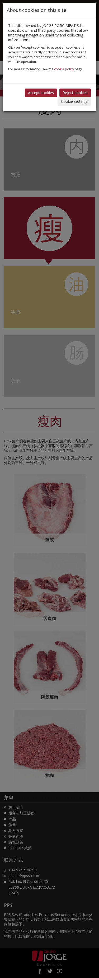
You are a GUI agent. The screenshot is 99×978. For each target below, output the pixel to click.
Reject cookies (75, 92)
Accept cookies (41, 92)
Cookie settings (74, 101)
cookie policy (64, 69)
